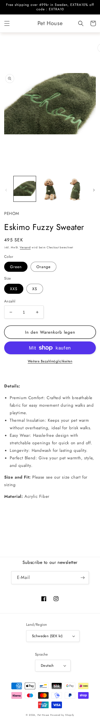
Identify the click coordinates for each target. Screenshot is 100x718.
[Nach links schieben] (6, 190)
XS (34, 289)
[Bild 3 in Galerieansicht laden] (75, 188)
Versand (25, 247)
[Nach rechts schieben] (94, 190)
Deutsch (47, 665)
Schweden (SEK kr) (47, 636)
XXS (14, 289)
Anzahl (9, 301)
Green (16, 267)
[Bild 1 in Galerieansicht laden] (25, 188)
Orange (43, 267)
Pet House (44, 715)
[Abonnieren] (82, 577)
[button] (7, 23)
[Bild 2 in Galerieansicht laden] (50, 188)
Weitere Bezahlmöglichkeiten (50, 361)
